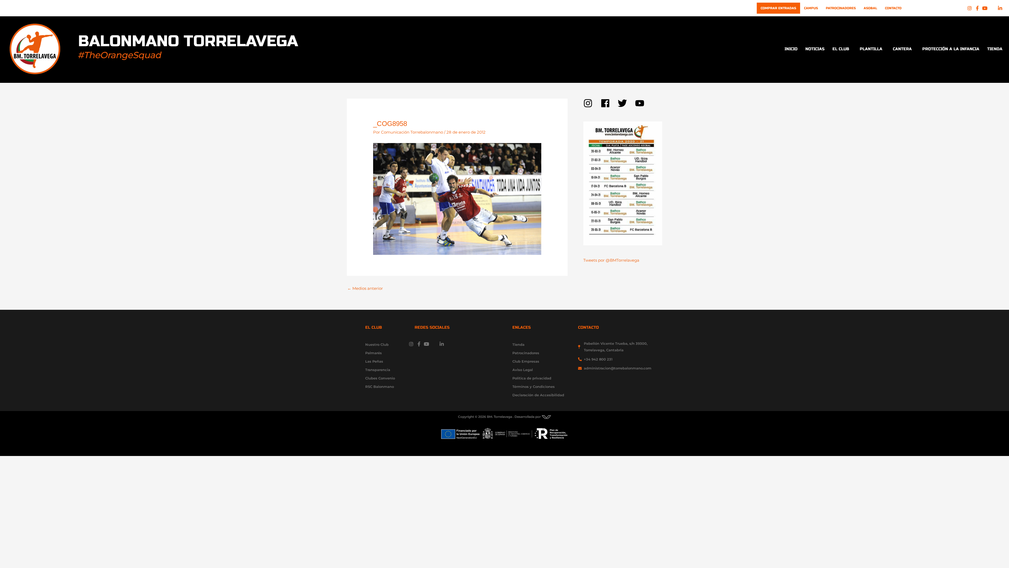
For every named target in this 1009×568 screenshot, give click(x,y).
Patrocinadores (841, 8)
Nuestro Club (377, 344)
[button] (842, 49)
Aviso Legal (522, 370)
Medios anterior (365, 288)
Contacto (893, 8)
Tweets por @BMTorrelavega (611, 260)
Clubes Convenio (380, 378)
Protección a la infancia (950, 49)
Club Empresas (525, 361)
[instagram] (592, 103)
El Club (840, 49)
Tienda (994, 49)
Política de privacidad (531, 378)
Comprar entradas (778, 8)
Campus (811, 8)
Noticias (815, 49)
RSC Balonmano (379, 386)
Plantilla (871, 49)
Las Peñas (374, 361)
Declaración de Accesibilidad (538, 395)
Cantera (902, 49)
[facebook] (609, 103)
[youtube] (641, 103)
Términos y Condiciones (533, 386)
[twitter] (626, 103)
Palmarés (373, 353)
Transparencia (377, 370)
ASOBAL (870, 8)
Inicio (791, 49)
